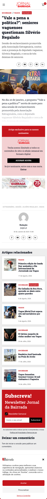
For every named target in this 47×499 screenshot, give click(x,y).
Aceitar (24, 483)
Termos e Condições (23, 496)
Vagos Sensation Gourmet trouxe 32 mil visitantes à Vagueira (29, 377)
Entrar (23, 169)
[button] (43, 459)
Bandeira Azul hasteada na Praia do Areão (29, 355)
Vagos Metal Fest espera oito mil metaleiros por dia (30, 313)
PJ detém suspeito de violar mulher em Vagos (29, 335)
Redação (23, 225)
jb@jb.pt (23, 228)
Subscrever (36, 420)
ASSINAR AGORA (23, 160)
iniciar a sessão (15, 443)
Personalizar (23, 490)
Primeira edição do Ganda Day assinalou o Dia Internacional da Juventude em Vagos (30, 267)
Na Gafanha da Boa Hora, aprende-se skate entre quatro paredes (30, 291)
